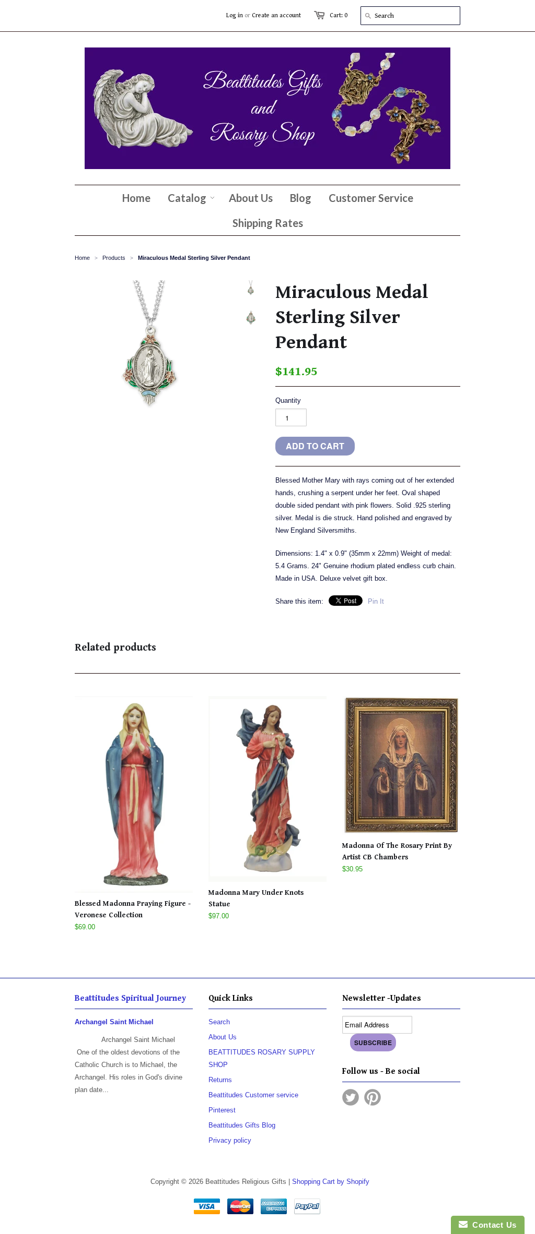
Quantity (288, 400)
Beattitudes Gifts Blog (241, 1125)
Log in (234, 15)
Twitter (350, 1097)
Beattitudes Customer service (253, 1095)
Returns (220, 1080)
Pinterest (222, 1110)
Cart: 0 (338, 15)
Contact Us (492, 1224)
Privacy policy (229, 1140)
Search (219, 1022)
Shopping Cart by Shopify (330, 1181)
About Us (222, 1037)
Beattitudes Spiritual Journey (130, 998)
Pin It (376, 601)
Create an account (276, 15)
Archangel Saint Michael (114, 1022)
